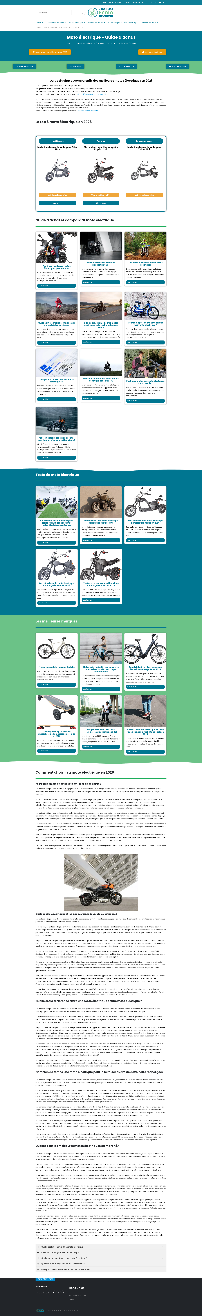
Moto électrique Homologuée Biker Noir (57, 148)
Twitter (43, 1292)
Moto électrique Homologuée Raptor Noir (101, 148)
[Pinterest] (155, 2)
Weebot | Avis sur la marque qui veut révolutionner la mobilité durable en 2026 (145, 732)
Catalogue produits (115, 2)
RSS (48, 1292)
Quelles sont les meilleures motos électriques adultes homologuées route (101, 325)
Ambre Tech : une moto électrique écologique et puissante (101, 521)
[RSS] (151, 2)
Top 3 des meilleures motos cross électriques (145, 263)
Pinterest (53, 1292)
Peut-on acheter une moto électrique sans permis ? (145, 382)
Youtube (58, 1292)
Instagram (63, 1292)
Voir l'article (43, 286)
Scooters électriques (95, 22)
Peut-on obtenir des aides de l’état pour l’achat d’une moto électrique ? (56, 439)
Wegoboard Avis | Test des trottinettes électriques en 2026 (101, 730)
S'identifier (136, 2)
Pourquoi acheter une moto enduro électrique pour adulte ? (101, 379)
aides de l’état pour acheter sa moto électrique (94, 94)
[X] (147, 2)
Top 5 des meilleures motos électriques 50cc (101, 263)
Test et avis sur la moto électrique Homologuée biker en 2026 (56, 584)
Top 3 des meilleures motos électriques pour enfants (57, 267)
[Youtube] (159, 2)
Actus (104, 2)
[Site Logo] (101, 12)
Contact (127, 2)
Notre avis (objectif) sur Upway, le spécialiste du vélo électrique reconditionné (101, 669)
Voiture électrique (130, 22)
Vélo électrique (77, 22)
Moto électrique (114, 22)
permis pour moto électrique (87, 110)
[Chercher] (81, 12)
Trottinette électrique (56, 22)
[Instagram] (164, 2)
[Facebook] (142, 2)
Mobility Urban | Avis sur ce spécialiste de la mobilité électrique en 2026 (56, 734)
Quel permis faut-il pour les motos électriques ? (56, 380)
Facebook (38, 1292)
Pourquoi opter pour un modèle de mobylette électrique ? (145, 323)
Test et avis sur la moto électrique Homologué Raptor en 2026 (101, 584)
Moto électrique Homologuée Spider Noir (144, 148)
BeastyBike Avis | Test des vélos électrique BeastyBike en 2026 (145, 668)
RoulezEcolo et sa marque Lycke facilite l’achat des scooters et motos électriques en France (56, 522)
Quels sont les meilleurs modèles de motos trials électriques (56, 324)
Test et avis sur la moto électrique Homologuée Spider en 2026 (145, 521)
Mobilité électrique (149, 22)
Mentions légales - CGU (77, 1295)
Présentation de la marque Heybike (56, 667)
